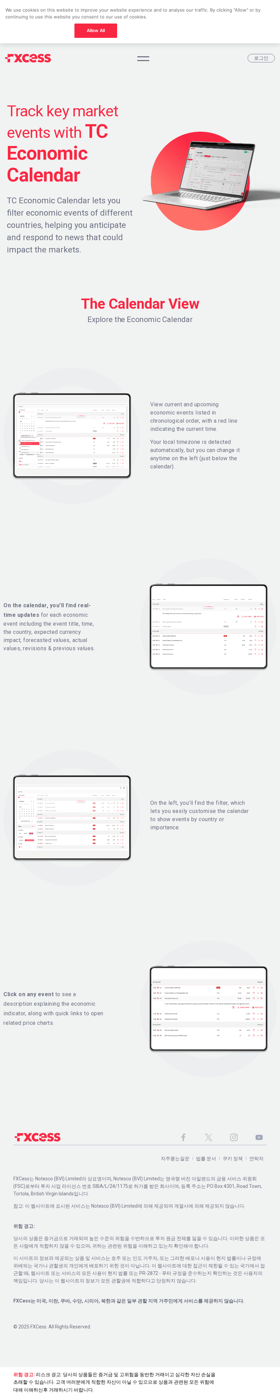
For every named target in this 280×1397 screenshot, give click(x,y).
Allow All (96, 30)
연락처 (256, 1158)
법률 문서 (206, 1158)
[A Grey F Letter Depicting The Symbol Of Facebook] (183, 1137)
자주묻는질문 (175, 1158)
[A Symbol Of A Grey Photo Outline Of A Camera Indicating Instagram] (233, 1137)
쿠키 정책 (233, 1158)
